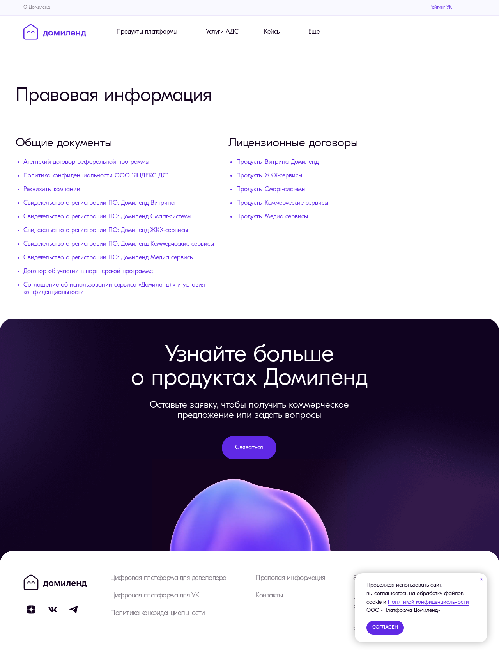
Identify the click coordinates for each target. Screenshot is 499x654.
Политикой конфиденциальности (428, 602)
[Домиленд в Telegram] (74, 609)
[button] (249, 447)
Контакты (269, 595)
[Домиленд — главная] (54, 32)
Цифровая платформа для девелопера (168, 578)
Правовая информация (290, 578)
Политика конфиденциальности (157, 613)
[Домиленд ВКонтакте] (52, 609)
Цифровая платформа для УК (155, 595)
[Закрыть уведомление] (481, 579)
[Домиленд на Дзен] (31, 609)
